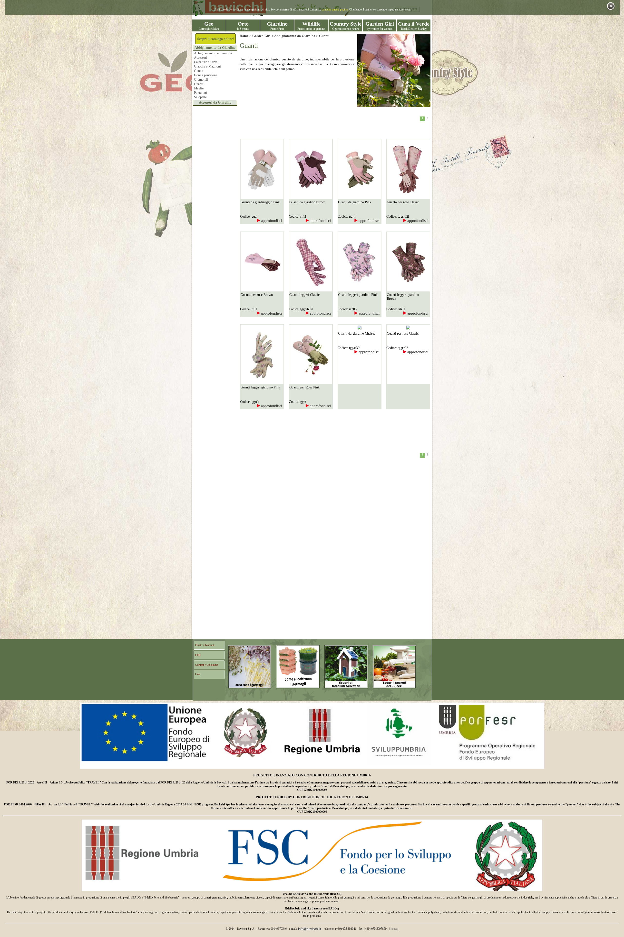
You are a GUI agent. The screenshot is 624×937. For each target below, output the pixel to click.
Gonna (198, 71)
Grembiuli (201, 79)
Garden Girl (261, 36)
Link (197, 674)
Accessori (200, 57)
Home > (246, 36)
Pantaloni (200, 93)
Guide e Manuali (204, 645)
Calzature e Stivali (206, 62)
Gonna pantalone (205, 75)
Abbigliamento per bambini (213, 53)
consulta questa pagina (335, 9)
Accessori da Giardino (215, 102)
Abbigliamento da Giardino (215, 47)
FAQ (198, 655)
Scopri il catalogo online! (215, 39)
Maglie (199, 88)
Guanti (198, 84)
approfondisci (271, 221)
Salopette (200, 97)
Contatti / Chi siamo (206, 664)
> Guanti (322, 36)
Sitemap (393, 928)
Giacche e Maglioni (207, 66)
